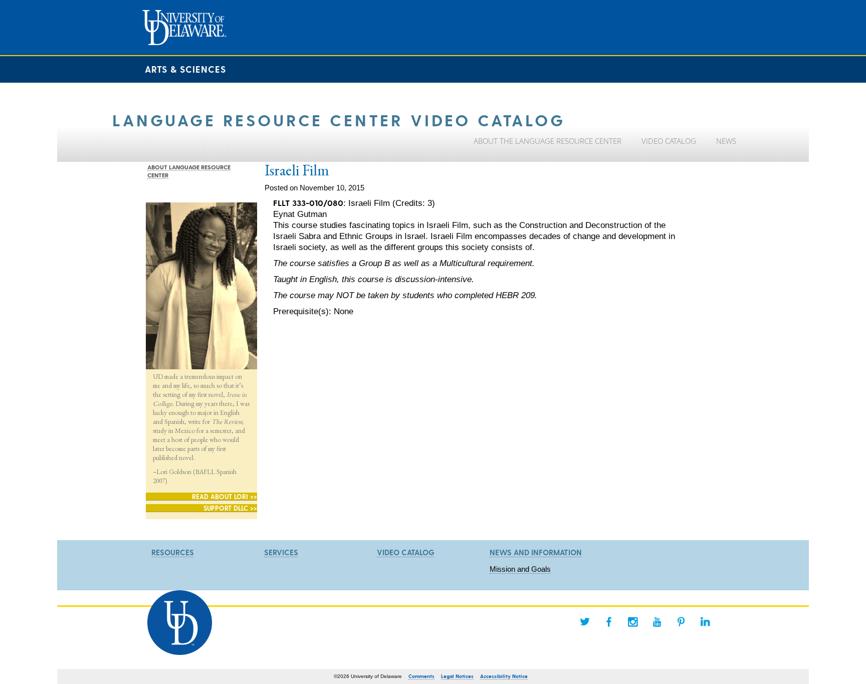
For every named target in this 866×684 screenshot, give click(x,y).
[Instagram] (633, 622)
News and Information (536, 552)
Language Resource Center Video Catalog (338, 119)
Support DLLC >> (230, 508)
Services (281, 552)
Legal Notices (457, 676)
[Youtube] (657, 622)
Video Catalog (406, 552)
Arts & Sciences (185, 69)
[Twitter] (585, 622)
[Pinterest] (681, 622)
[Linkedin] (705, 622)
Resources (172, 552)
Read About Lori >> (224, 496)
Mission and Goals (520, 569)
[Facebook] (609, 622)
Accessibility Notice (504, 676)
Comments (421, 676)
